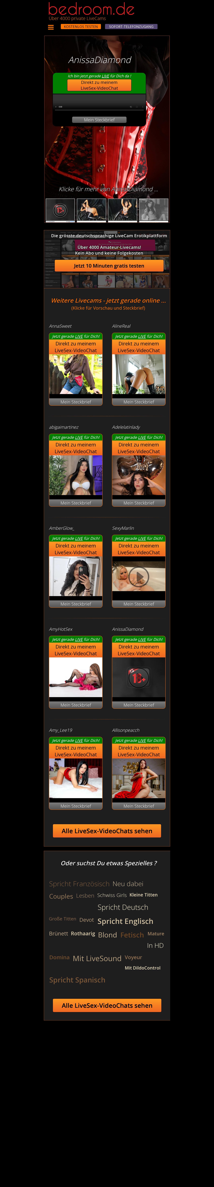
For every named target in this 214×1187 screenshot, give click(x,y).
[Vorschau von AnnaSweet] (75, 392)
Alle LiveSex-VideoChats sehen (107, 831)
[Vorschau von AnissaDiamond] (138, 695)
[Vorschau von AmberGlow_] (75, 594)
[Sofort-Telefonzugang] (58, 25)
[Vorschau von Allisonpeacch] (138, 796)
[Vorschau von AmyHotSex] (75, 695)
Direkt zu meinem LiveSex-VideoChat (99, 85)
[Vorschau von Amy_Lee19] (75, 796)
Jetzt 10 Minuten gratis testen (109, 265)
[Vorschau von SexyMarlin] (138, 594)
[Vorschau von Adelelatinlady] (138, 493)
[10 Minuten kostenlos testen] (56, 25)
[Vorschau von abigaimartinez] (75, 493)
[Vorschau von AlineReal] (138, 392)
